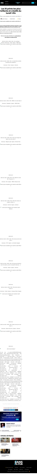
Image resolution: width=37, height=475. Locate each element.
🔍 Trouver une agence (18, 2)
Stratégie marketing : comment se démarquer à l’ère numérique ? (5, 444)
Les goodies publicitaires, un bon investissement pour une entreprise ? (5, 455)
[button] (36, 3)
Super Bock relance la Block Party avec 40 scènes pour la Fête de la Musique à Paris (15, 444)
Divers (19, 18)
